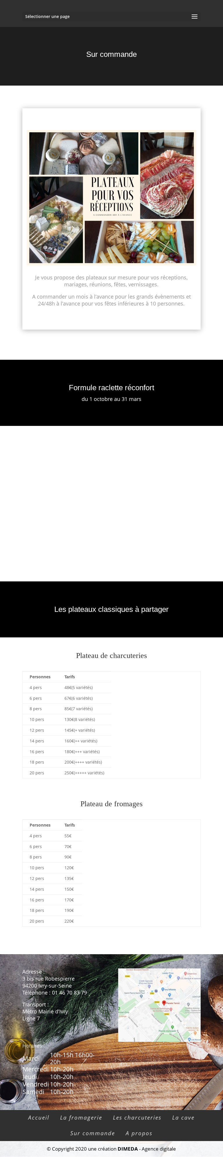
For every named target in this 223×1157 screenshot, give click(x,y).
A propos (139, 1133)
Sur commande (92, 1133)
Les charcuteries (137, 1117)
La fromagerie (81, 1117)
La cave (183, 1117)
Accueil (38, 1117)
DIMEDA (128, 1148)
